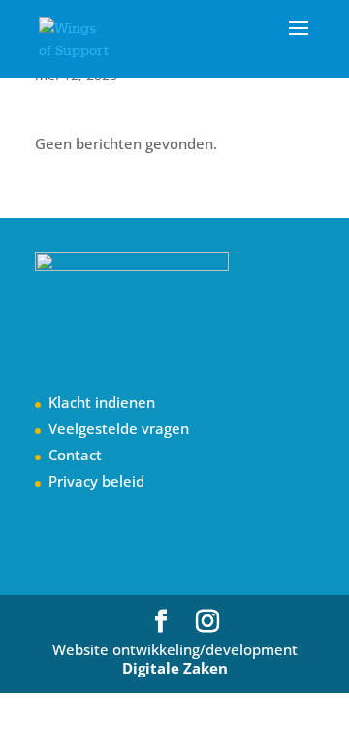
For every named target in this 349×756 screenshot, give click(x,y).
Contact (75, 454)
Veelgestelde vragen (118, 428)
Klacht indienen (101, 402)
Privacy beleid (96, 480)
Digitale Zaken (175, 667)
